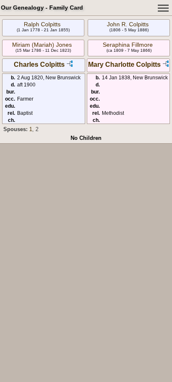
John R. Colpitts (128, 24)
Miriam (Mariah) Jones (42, 44)
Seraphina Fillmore (128, 44)
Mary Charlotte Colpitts (124, 64)
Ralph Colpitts (42, 24)
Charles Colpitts (39, 64)
